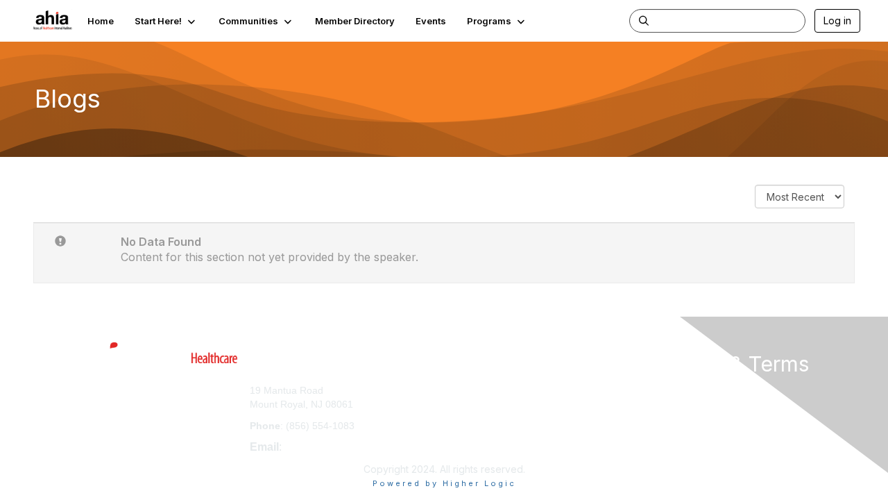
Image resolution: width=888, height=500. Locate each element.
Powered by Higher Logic (444, 483)
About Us (671, 390)
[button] (166, 20)
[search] (643, 20)
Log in (837, 20)
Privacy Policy (682, 403)
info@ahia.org (319, 447)
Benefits (468, 403)
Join (459, 390)
